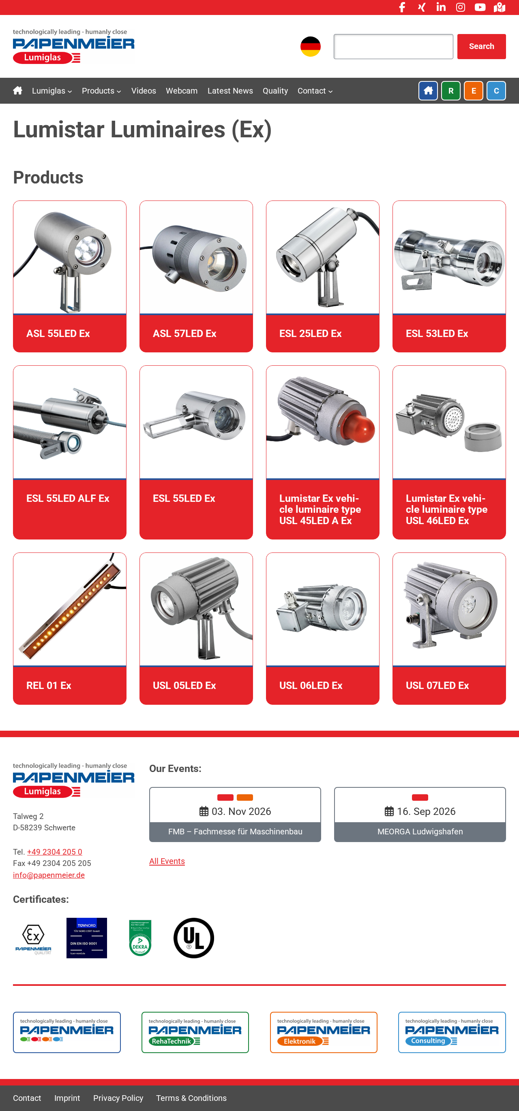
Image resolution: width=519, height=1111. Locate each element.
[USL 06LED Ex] (322, 628)
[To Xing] (421, 7)
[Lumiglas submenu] (69, 90)
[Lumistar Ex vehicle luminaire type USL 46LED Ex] (449, 452)
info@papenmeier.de (49, 875)
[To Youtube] (480, 7)
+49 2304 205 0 (54, 852)
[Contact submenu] (330, 90)
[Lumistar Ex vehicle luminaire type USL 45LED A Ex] (322, 452)
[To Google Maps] (499, 7)
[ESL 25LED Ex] (322, 276)
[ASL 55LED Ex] (69, 276)
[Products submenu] (118, 90)
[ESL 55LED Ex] (196, 452)
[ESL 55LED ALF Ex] (69, 452)
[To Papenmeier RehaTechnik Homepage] (195, 1032)
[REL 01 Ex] (69, 628)
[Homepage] (74, 46)
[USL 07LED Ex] (449, 628)
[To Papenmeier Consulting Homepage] (452, 1032)
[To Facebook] (402, 7)
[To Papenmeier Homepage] (67, 1029)
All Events (167, 861)
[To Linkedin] (441, 7)
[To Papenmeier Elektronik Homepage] (324, 1032)
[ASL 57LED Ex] (196, 276)
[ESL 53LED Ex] (449, 276)
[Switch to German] (310, 46)
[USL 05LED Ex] (196, 628)
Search (481, 46)
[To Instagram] (460, 7)
